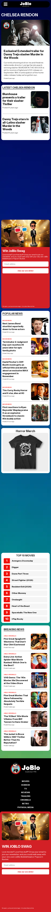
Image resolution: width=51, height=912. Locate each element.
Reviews (25, 792)
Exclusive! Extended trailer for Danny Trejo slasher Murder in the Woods (24, 54)
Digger (15, 567)
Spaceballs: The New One (24, 612)
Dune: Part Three (20, 573)
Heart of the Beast (21, 606)
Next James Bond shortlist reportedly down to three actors (13, 326)
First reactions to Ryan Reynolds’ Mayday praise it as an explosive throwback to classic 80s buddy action (15, 413)
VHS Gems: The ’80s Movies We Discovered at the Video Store (16, 680)
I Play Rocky (17, 619)
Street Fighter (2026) (22, 580)
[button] (5, 4)
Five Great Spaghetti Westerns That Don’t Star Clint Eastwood (15, 642)
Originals (25, 800)
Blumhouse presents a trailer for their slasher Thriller (14, 99)
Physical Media (25, 807)
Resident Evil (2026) (22, 586)
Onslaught (17, 599)
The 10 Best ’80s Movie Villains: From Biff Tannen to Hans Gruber (16, 719)
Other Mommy (19, 593)
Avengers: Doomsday (22, 560)
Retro (25, 803)
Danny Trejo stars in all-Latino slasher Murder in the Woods (15, 124)
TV (25, 788)
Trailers (25, 796)
